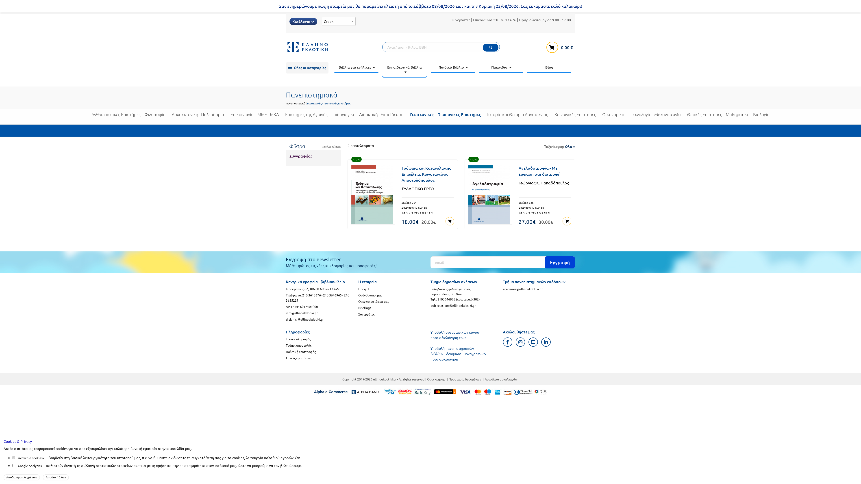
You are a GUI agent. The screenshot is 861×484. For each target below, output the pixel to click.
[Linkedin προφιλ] (546, 342)
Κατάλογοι (301, 21)
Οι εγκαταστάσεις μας (373, 301)
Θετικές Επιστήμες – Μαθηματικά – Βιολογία (728, 114)
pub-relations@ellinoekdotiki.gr (453, 305)
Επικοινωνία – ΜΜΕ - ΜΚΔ (254, 114)
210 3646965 (332, 295)
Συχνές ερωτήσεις (298, 358)
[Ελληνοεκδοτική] (334, 47)
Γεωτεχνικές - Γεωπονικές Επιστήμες (445, 114)
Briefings (364, 308)
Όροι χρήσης (436, 379)
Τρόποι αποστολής (298, 345)
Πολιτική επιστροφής (301, 352)
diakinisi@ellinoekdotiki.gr (305, 319)
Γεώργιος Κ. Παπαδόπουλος (544, 182)
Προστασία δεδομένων (465, 379)
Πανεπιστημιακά (295, 103)
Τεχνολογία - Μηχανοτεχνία (656, 114)
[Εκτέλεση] (490, 48)
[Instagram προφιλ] (520, 342)
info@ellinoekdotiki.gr (302, 313)
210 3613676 (311, 295)
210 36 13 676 (504, 19)
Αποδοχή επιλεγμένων (21, 477)
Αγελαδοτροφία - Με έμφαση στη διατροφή (540, 171)
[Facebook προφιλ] (508, 342)
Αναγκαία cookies (30, 458)
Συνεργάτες (460, 19)
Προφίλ (363, 289)
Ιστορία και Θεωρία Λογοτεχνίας (517, 114)
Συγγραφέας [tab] (300, 155)
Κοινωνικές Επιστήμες (575, 114)
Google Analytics (30, 466)
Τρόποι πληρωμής (298, 339)
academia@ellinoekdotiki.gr (523, 289)
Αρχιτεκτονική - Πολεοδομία (198, 114)
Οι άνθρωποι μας (370, 295)
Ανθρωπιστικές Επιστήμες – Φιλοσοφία (128, 114)
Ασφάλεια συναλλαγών (501, 379)
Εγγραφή (560, 262)
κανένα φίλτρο (331, 147)
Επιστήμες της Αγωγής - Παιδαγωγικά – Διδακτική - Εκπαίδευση (344, 114)
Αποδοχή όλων (56, 477)
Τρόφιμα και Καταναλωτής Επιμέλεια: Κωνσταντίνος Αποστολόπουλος (426, 174)
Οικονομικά (613, 114)
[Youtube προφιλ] (533, 342)
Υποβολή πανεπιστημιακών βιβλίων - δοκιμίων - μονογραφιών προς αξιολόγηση (458, 353)
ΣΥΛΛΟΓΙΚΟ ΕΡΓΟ (418, 188)
